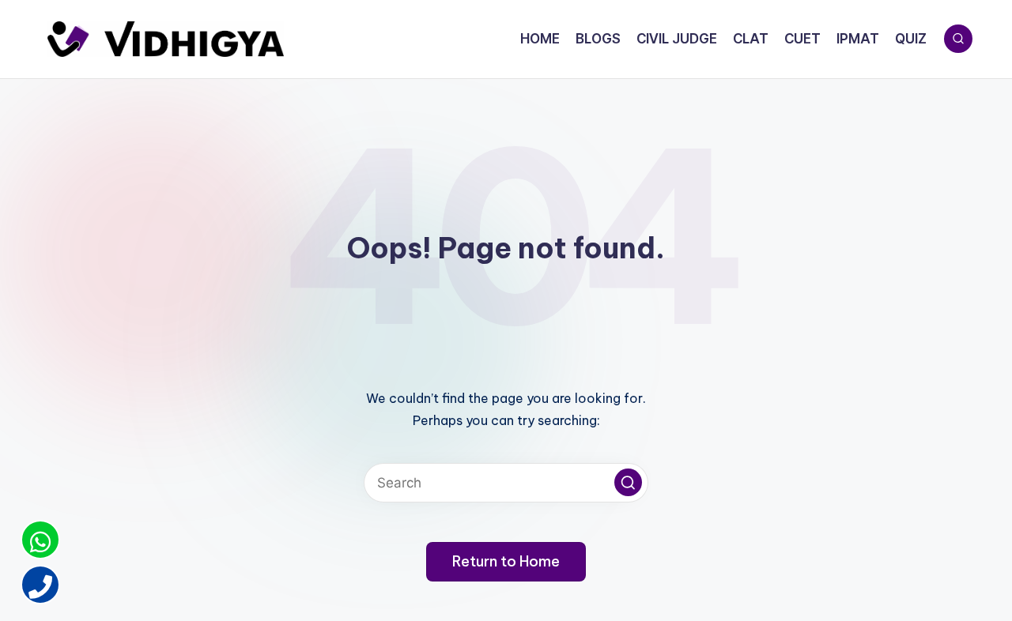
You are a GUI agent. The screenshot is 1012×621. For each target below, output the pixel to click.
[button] (628, 482)
